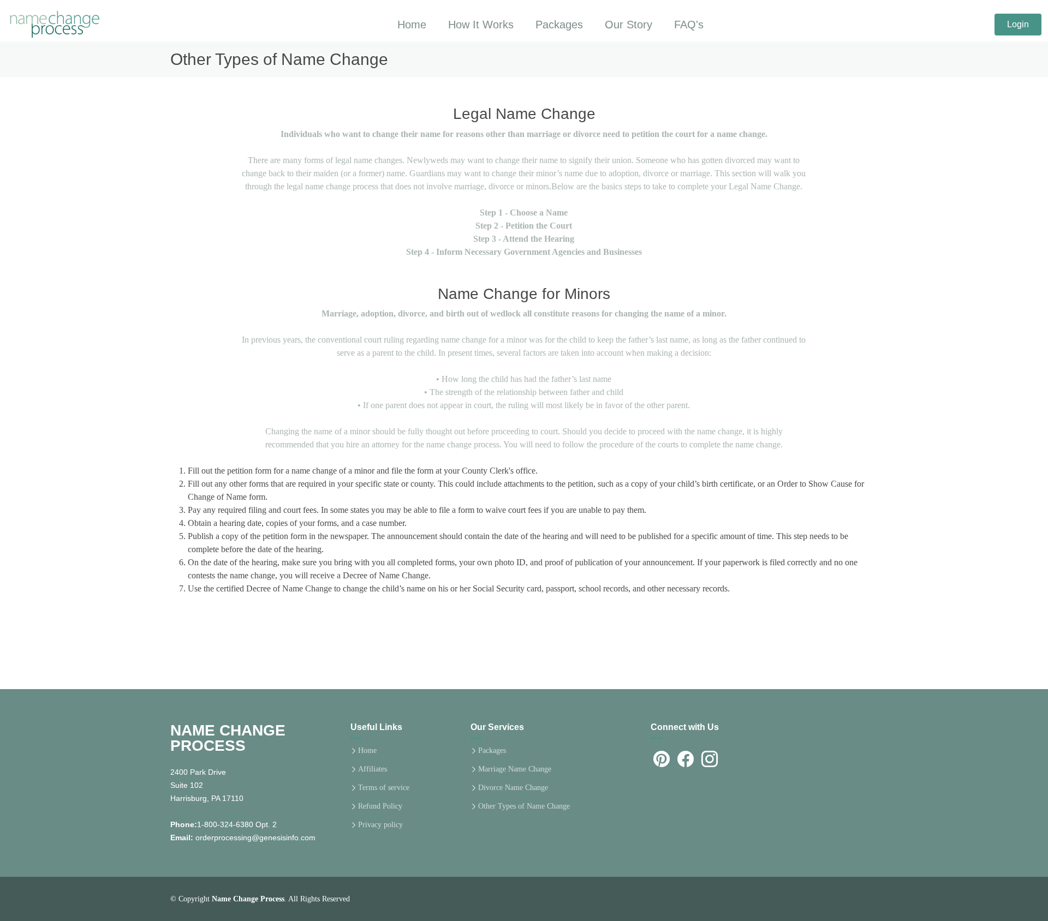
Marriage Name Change (514, 769)
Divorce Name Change (513, 788)
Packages (559, 25)
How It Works (481, 25)
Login (1018, 24)
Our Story (628, 25)
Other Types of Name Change (524, 806)
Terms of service (383, 788)
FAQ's (689, 25)
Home (367, 751)
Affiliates (372, 769)
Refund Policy (380, 806)
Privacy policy (380, 825)
